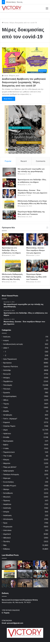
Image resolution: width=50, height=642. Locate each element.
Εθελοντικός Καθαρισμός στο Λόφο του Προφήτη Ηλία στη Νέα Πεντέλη (12, 276)
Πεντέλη (6, 541)
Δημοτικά (7, 534)
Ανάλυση (6, 337)
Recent (24, 161)
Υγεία (5, 407)
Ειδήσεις (6, 549)
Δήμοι (5, 430)
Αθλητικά (7, 538)
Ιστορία (6, 512)
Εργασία (6, 392)
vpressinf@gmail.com (15, 623)
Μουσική (6, 497)
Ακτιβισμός (7, 415)
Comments (40, 161)
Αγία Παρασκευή (10, 359)
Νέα (4, 545)
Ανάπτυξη (7, 508)
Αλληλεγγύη (8, 519)
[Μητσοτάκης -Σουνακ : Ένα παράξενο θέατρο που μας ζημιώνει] (9, 193)
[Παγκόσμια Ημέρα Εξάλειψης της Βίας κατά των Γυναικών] (9, 214)
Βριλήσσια (7, 363)
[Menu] (47, 9)
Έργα (5, 523)
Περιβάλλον (8, 381)
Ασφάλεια (7, 504)
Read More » (8, 99)
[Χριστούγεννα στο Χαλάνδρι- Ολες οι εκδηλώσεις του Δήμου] (9, 182)
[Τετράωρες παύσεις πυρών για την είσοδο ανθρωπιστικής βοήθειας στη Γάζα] (40, 583)
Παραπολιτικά (9, 452)
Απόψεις (6, 378)
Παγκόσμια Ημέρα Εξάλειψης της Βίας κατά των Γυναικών (36, 276)
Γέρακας (6, 500)
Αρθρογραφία (8, 471)
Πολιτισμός (7, 385)
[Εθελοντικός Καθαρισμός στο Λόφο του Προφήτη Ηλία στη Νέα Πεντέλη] (9, 204)
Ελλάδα (6, 437)
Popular (8, 161)
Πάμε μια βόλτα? (9, 467)
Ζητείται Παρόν (9, 426)
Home (5, 23)
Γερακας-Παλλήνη (10, 366)
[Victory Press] (11, 8)
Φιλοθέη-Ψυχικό (9, 486)
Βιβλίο (5, 445)
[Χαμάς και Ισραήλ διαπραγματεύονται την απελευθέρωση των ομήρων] (25, 574)
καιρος (6, 340)
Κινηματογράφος (10, 396)
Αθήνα (5, 400)
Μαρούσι (6, 463)
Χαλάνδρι (7, 370)
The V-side (7, 456)
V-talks (6, 448)
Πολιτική (6, 389)
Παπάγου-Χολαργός (11, 474)
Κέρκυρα (6, 478)
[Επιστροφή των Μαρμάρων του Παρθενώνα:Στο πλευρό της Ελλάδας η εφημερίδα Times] (25, 583)
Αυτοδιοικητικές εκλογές (13, 344)
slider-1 (6, 348)
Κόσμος (6, 460)
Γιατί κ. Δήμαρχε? (10, 419)
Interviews (7, 530)
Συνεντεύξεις (8, 482)
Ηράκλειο (7, 433)
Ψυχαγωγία (7, 527)
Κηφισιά (6, 422)
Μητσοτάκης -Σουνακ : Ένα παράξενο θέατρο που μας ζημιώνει (35, 250)
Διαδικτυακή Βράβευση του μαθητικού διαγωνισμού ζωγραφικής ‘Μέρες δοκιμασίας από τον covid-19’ (24, 82)
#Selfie (6, 411)
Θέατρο (6, 489)
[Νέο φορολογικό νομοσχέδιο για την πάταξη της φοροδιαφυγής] (9, 172)
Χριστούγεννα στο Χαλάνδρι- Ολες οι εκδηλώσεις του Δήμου (11, 250)
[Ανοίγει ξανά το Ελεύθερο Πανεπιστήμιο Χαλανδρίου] (9, 583)
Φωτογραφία (8, 441)
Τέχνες (6, 404)
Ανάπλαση (7, 515)
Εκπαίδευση (8, 493)
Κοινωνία (7, 374)
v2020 (6, 76)
